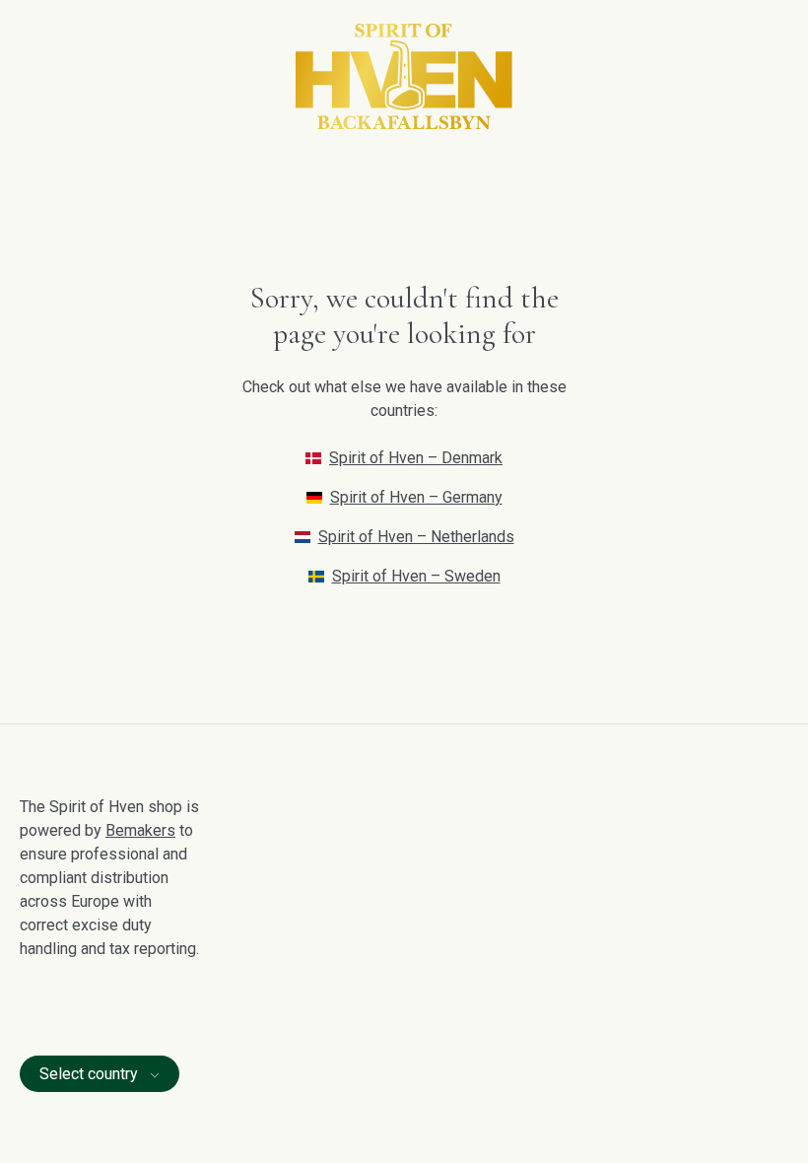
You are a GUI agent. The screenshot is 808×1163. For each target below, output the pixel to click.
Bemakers (140, 830)
